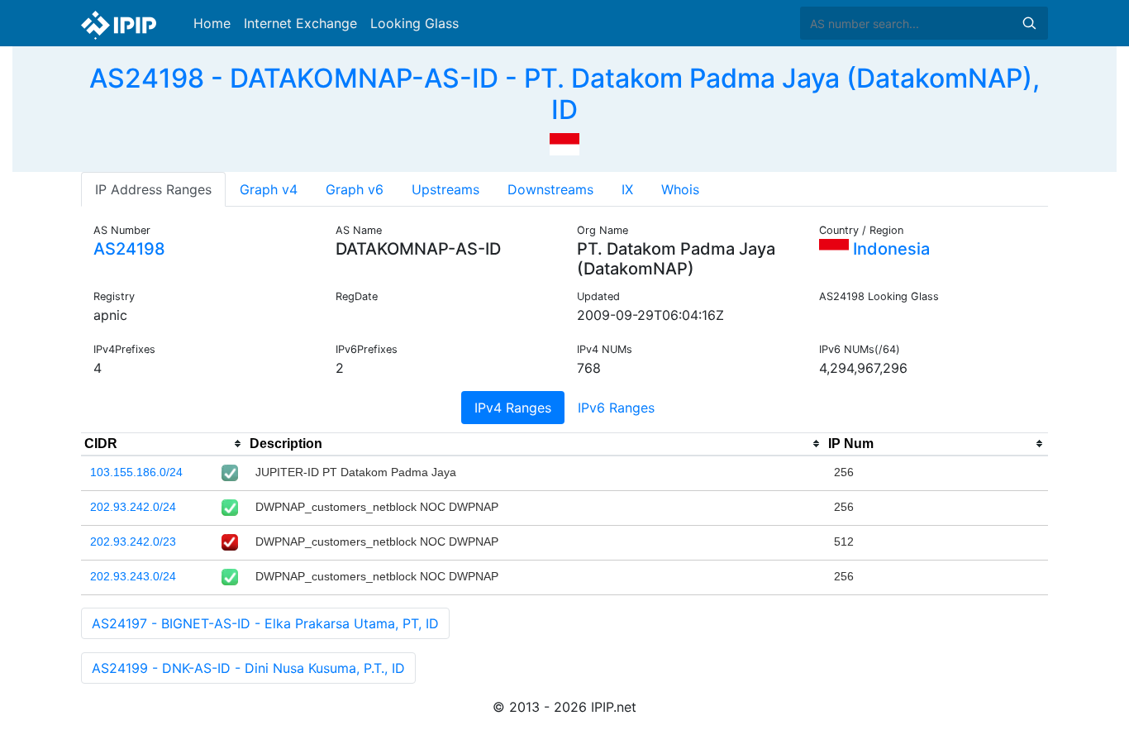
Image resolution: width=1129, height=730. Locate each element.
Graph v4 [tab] (269, 189)
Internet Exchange (300, 23)
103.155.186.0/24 (136, 472)
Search (1029, 23)
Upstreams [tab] (445, 189)
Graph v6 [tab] (354, 189)
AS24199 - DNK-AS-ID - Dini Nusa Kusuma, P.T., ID (248, 668)
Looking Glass (414, 23)
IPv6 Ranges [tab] (616, 407)
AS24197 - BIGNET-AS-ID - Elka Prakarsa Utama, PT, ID (265, 623)
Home (212, 23)
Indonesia (889, 249)
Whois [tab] (680, 189)
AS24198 (129, 249)
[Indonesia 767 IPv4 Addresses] (564, 143)
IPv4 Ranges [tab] (512, 407)
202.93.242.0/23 (133, 541)
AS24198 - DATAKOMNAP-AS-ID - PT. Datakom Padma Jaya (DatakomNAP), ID (564, 94)
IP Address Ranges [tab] (153, 189)
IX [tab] (627, 189)
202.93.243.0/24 (133, 576)
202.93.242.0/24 (133, 506)
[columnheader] (163, 444)
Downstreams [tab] (550, 189)
